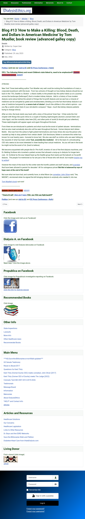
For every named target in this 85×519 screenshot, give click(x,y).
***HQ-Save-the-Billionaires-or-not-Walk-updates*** (23, 359)
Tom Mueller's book (9, 182)
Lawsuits (7, 332)
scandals (76, 165)
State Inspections (10, 328)
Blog (14, 50)
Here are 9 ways (20, 195)
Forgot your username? (36, 511)
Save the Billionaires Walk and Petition (19, 437)
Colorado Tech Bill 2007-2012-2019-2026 (20, 380)
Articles (6, 405)
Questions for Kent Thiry (13, 369)
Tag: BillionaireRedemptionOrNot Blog (16, 62)
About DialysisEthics (12, 398)
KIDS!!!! (26, 190)
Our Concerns (9, 423)
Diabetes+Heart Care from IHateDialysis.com (21, 441)
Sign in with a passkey (45, 496)
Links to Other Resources (13, 430)
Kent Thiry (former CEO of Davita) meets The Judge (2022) (26, 376)
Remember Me (35, 490)
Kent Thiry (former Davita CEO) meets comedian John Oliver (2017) (30, 373)
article (6, 464)
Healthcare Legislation (12, 426)
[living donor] (11, 459)
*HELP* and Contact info (13, 401)
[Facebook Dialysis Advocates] (12, 254)
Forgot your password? (35, 509)
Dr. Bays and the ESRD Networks (16, 433)
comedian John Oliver (61, 174)
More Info (7, 335)
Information (8, 391)
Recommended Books (12, 343)
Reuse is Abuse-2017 (12, 366)
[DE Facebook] (10, 226)
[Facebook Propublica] (11, 283)
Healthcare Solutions (12, 419)
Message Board (10, 387)
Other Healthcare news (12, 339)
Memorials (8, 394)
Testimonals (8, 384)
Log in (42, 503)
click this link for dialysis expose (16, 290)
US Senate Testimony (12, 362)
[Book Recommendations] (11, 310)
